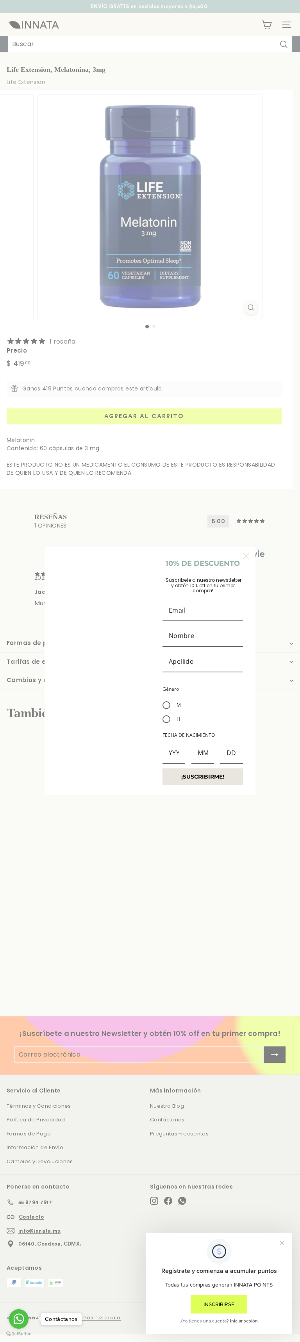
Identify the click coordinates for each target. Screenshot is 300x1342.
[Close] (246, 556)
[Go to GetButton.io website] (18, 1334)
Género (170, 689)
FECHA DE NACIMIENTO (188, 735)
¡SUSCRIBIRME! (202, 776)
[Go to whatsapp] (19, 1319)
